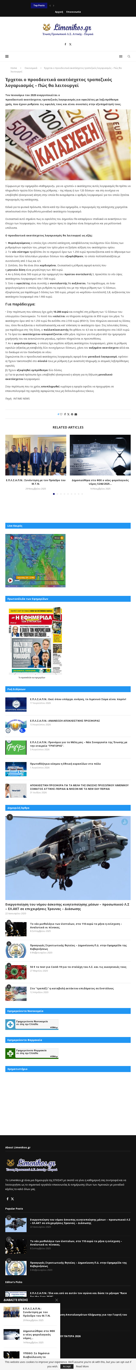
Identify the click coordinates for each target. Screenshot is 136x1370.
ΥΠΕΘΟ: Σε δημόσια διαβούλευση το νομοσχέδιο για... (36, 1356)
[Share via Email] (76, 414)
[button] (50, 5)
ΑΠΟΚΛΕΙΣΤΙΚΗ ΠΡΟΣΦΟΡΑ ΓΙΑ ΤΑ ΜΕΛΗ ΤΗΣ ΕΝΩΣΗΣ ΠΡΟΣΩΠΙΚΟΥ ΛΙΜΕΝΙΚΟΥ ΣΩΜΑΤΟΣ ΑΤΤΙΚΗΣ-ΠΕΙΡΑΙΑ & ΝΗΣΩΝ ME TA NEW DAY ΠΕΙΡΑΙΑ (79, 787)
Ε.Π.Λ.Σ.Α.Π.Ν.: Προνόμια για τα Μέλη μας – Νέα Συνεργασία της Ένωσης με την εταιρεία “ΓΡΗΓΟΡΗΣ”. (78, 743)
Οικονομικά (31, 68)
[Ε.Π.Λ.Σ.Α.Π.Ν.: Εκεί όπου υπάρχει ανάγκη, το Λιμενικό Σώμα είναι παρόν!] (16, 704)
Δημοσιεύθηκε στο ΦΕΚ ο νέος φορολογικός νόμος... (39, 1334)
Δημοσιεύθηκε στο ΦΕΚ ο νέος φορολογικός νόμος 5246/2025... (100, 481)
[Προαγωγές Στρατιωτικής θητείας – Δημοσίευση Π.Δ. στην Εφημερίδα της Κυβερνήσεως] (16, 951)
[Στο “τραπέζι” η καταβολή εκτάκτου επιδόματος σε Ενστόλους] (16, 994)
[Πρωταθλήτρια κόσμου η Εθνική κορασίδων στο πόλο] (16, 769)
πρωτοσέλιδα (26, 677)
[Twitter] (70, 44)
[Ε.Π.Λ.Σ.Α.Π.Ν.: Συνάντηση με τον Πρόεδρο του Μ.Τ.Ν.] (35, 455)
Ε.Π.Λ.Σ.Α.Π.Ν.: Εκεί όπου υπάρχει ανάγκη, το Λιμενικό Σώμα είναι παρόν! (78, 699)
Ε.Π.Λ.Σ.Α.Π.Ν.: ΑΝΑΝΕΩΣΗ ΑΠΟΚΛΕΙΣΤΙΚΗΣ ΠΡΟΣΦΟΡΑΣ (65, 720)
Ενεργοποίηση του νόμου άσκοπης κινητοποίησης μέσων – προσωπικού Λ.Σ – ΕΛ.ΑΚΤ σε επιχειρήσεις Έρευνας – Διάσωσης (67, 906)
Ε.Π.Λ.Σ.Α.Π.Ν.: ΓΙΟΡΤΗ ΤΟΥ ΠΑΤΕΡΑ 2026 (55, 1336)
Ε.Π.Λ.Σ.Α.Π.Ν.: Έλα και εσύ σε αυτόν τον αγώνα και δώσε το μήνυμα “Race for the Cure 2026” (78, 1294)
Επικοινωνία (73, 11)
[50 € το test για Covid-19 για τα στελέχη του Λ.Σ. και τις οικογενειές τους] (16, 972)
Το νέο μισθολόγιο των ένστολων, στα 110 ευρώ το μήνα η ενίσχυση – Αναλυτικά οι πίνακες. (76, 925)
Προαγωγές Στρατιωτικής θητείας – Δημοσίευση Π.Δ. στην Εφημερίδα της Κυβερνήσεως (78, 947)
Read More (82, 1366)
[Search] (129, 56)
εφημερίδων (40, 677)
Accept (67, 1366)
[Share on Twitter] (68, 414)
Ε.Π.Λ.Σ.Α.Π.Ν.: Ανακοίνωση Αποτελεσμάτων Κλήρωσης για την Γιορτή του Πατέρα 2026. (78, 1316)
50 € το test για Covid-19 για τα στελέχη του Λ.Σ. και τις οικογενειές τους (78, 967)
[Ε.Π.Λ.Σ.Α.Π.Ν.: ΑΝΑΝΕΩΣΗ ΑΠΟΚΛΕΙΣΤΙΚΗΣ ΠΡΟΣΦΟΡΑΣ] (16, 726)
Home (14, 68)
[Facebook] (65, 44)
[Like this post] (61, 414)
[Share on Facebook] (65, 414)
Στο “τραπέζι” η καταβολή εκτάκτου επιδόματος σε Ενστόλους (72, 988)
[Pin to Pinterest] (72, 414)
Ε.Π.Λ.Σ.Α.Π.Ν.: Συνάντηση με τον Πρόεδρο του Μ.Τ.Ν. (36, 481)
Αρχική (59, 11)
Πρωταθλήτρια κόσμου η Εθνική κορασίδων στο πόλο (62, 5)
